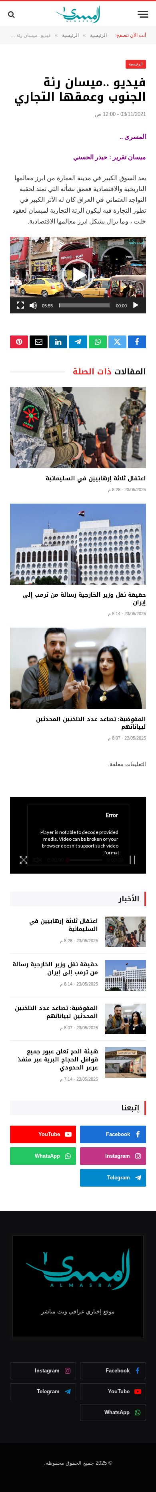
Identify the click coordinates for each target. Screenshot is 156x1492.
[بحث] (12, 14)
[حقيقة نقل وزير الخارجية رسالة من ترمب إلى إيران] (78, 544)
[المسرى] (78, 14)
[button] (78, 275)
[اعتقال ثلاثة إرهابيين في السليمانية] (78, 427)
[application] (78, 275)
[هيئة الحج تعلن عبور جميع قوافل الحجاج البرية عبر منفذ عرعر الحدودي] (125, 1062)
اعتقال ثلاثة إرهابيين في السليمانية (96, 478)
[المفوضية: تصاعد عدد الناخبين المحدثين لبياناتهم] (78, 668)
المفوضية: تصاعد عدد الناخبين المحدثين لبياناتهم (91, 723)
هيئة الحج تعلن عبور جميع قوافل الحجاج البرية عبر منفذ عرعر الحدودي (58, 1059)
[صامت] (33, 305)
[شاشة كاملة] (20, 305)
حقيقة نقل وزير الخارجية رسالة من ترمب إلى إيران (84, 598)
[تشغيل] (136, 305)
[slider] (84, 305)
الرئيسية (136, 64)
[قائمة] (143, 14)
